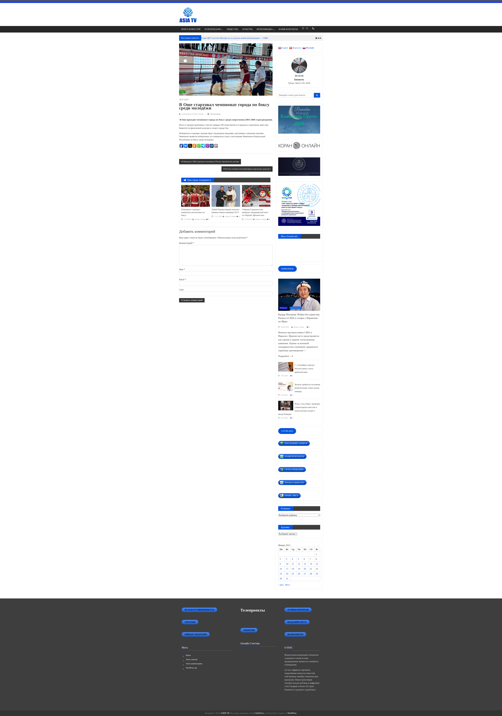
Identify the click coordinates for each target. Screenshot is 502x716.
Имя (182, 269)
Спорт (182, 92)
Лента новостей (295, 308)
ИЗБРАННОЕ (287, 269)
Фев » (288, 585)
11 (293, 564)
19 (299, 568)
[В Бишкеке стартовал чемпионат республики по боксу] (195, 195)
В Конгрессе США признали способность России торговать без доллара (210, 162)
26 (299, 573)
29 (317, 573)
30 (281, 578)
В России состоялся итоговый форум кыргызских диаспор (246, 169)
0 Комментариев (215, 114)
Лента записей (191, 659)
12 (299, 564)
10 (287, 564)
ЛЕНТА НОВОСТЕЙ (190, 29)
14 (311, 564)
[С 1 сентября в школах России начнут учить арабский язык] (285, 366)
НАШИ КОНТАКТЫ (288, 29)
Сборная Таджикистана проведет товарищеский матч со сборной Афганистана (255, 212)
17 (287, 568)
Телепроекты (252, 610)
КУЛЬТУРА (247, 29)
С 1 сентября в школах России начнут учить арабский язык (305, 368)
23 (281, 573)
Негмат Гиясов (200, 219)
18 (293, 568)
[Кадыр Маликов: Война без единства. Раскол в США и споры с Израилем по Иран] (299, 294)
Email (182, 279)
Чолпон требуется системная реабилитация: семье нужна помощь (307, 388)
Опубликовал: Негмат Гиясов (192, 114)
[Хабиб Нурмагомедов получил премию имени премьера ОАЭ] (226, 195)
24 (287, 573)
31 (287, 578)
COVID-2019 (287, 431)
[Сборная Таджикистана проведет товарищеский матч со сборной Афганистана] (256, 195)
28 (311, 573)
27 (305, 573)
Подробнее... (285, 356)
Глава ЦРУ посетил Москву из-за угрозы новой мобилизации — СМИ (234, 38)
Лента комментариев (194, 664)
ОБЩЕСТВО (232, 29)
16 (281, 568)
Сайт (181, 289)
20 (305, 568)
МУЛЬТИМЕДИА (265, 29)
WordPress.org (191, 668)
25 (293, 573)
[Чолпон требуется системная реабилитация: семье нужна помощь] (285, 386)
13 (305, 564)
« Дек (281, 585)
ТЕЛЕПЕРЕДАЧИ (212, 29)
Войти (188, 655)
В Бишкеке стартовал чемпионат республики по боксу (193, 212)
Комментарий (186, 243)
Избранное (283, 308)
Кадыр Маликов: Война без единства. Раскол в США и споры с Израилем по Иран (299, 318)
